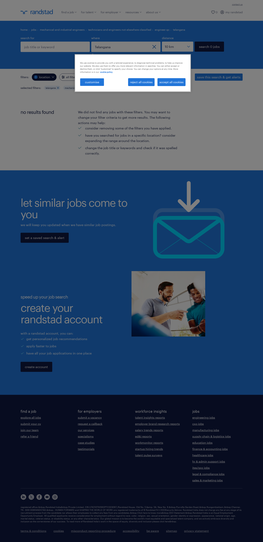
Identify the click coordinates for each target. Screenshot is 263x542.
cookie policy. (106, 72)
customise (92, 82)
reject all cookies (141, 82)
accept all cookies (171, 82)
